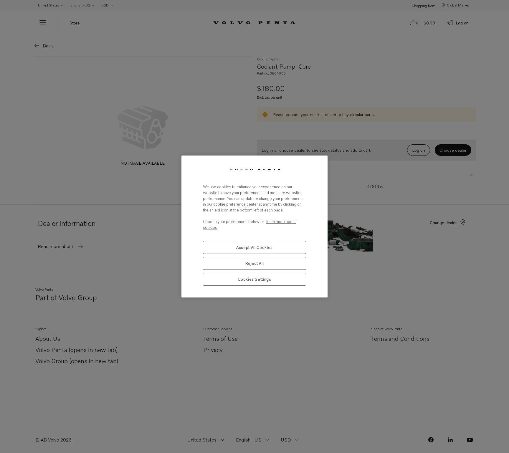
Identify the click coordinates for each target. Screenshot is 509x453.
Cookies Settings (254, 279)
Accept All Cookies (254, 247)
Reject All (254, 263)
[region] (254, 226)
